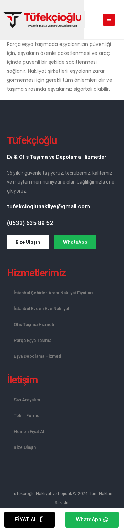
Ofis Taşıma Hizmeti (34, 324)
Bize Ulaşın (25, 447)
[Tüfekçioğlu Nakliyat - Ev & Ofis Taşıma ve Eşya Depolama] (42, 20)
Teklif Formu (26, 415)
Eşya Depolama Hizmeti (37, 356)
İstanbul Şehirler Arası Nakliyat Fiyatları (53, 292)
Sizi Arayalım (27, 399)
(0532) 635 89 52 (30, 222)
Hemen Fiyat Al (29, 431)
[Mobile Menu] (109, 20)
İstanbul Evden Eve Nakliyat (41, 308)
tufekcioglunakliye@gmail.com (48, 206)
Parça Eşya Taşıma (32, 340)
